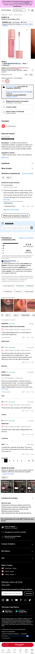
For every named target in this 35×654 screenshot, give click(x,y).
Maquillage (4, 14)
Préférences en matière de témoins (17, 636)
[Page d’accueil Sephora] (6, 10)
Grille (26, 74)
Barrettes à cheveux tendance (10, 511)
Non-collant (25, 24)
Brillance (5, 25)
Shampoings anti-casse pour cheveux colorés (14, 509)
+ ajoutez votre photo (7, 474)
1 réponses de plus (9, 206)
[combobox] (19, 10)
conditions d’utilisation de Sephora (10, 634)
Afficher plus (5, 157)
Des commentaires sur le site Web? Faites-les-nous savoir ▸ (17, 520)
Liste (31, 74)
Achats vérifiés (25, 315)
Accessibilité (24, 634)
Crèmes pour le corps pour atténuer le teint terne (15, 505)
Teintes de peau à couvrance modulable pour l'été (16, 507)
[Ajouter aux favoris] (32, 70)
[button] (27, 63)
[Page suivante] (33, 460)
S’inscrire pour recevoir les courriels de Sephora (16, 589)
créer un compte (24, 92)
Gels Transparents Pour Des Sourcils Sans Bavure (16, 513)
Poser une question (28, 173)
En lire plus (6, 199)
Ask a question (16, 22)
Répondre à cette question (11, 210)
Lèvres (10, 14)
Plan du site (4, 636)
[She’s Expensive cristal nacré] (3, 81)
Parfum (31, 24)
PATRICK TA (5, 17)
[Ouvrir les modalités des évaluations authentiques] (18, 261)
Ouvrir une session (11, 92)
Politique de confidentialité (8, 631)
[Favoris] (29, 10)
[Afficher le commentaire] (7, 305)
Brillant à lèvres (18, 14)
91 (29, 461)
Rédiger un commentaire (26, 238)
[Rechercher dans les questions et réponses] (3, 177)
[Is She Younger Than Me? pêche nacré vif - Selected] (7, 81)
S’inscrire (29, 593)
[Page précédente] (2, 460)
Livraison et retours (11, 97)
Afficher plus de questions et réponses (15, 216)
